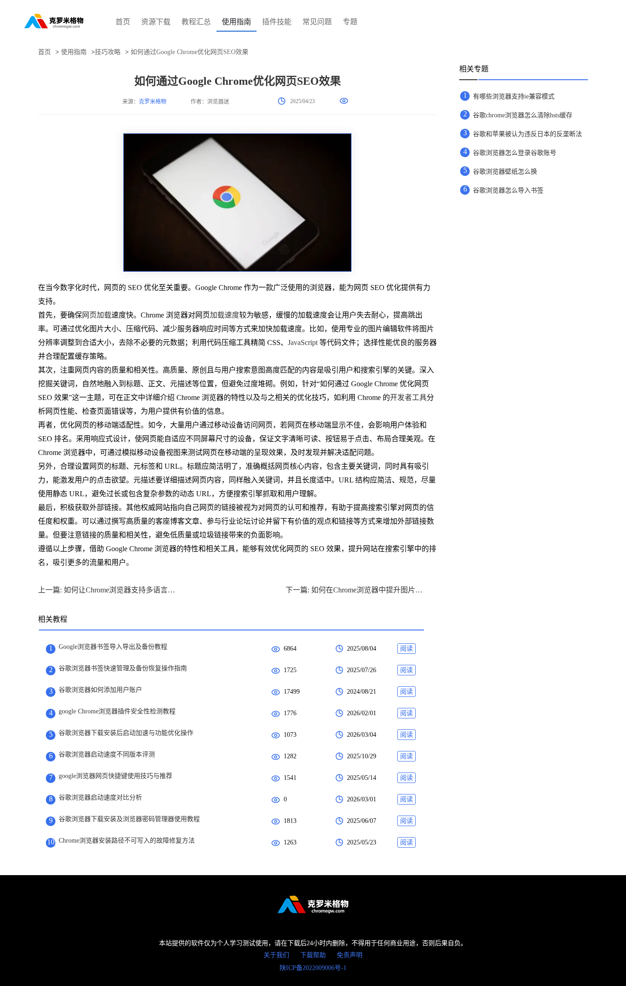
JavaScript (303, 342)
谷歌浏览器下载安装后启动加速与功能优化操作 (126, 732)
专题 (350, 22)
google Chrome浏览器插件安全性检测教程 (117, 711)
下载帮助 (313, 955)
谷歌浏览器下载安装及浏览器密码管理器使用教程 (129, 819)
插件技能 (276, 22)
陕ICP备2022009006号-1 (313, 967)
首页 (122, 22)
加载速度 (224, 315)
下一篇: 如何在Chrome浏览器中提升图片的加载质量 (354, 590)
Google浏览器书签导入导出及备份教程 (113, 646)
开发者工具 (408, 397)
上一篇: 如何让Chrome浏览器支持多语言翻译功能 (107, 590)
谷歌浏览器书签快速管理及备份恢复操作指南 (123, 668)
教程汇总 (196, 22)
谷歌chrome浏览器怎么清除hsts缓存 (522, 115)
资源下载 (155, 22)
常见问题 (317, 22)
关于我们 (276, 955)
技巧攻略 (108, 52)
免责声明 (349, 955)
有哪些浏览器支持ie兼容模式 (514, 96)
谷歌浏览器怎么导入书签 (508, 190)
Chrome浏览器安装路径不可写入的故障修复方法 (127, 840)
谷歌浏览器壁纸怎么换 (505, 171)
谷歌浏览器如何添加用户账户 (100, 689)
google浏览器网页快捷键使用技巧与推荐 (115, 775)
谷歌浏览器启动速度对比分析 (100, 797)
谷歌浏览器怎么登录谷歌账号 (514, 152)
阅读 (406, 648)
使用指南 (236, 22)
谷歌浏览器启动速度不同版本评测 (107, 754)
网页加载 (96, 315)
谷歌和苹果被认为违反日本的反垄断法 (527, 134)
